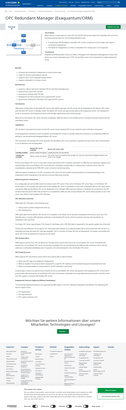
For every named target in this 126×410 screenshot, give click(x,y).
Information (32, 11)
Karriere (77, 2)
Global (93, 2)
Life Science (38, 371)
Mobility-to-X (9, 378)
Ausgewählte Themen (85, 5)
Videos (52, 356)
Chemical (8, 354)
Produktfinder (83, 358)
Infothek (73, 5)
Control (37, 356)
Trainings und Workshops (83, 354)
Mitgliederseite (85, 2)
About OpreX (68, 365)
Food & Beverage (11, 364)
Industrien (40, 5)
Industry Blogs (99, 5)
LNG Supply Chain (11, 351)
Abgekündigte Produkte (39, 378)
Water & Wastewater (12, 371)
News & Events (63, 2)
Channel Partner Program (83, 374)
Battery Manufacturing (10, 374)
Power (8, 356)
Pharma (8, 380)
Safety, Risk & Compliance (25, 357)
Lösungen (49, 5)
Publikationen (54, 354)
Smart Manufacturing (70, 373)
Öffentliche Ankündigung (39, 374)
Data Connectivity (60, 11)
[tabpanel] (23, 44)
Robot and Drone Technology (69, 384)
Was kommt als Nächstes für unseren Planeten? (69, 355)
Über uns (71, 2)
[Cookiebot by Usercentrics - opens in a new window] (12, 406)
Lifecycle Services (40, 368)
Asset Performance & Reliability (27, 362)
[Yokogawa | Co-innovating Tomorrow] (13, 4)
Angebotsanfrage (113, 27)
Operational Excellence (24, 366)
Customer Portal (83, 360)
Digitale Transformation (68, 376)
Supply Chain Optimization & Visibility (25, 376)
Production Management (45, 11)
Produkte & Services (61, 5)
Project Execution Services (40, 364)
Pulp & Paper (10, 366)
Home (10, 11)
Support (108, 5)
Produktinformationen (56, 351)
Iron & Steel (9, 369)
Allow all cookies (110, 390)
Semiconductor (10, 383)
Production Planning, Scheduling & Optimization (27, 382)
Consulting (38, 361)
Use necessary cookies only (111, 396)
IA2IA (66, 370)
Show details (96, 406)
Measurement (39, 359)
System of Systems (69, 368)
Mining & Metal (10, 361)
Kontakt (116, 5)
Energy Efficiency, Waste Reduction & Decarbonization (26, 370)
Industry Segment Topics (69, 362)
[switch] (53, 406)
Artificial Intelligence (70, 379)
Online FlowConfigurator (84, 370)
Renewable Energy (11, 359)
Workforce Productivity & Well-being (26, 353)
